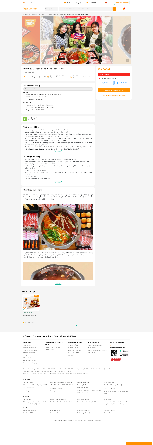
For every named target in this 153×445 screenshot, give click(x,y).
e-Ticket (26, 396)
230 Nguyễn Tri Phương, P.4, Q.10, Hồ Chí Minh (40, 107)
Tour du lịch (81, 402)
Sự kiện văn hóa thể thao (58, 399)
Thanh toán (70, 355)
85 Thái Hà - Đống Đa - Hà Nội (35, 99)
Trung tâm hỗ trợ (72, 345)
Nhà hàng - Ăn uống (29, 410)
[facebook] (111, 345)
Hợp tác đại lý (49, 350)
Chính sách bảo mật (95, 345)
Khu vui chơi (37, 402)
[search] (114, 9)
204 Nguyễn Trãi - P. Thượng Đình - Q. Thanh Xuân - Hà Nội (44, 94)
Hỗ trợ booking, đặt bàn (109, 78)
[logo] (30, 8)
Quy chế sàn (92, 347)
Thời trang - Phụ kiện (116, 385)
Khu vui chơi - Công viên (31, 385)
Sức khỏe (59, 391)
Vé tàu (106, 402)
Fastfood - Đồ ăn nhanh (31, 413)
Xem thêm (58, 151)
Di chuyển (107, 399)
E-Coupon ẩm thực (83, 390)
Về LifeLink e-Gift (29, 353)
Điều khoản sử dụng (30, 363)
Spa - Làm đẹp (55, 413)
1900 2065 (30, 3)
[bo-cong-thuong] (115, 359)
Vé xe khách (113, 402)
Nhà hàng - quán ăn (56, 382)
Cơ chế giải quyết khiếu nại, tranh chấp (97, 351)
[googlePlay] (124, 351)
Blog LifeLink (27, 358)
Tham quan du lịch (83, 399)
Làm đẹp (53, 391)
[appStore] (124, 355)
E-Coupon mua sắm (83, 392)
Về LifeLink (27, 345)
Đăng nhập (125, 2)
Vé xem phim (27, 402)
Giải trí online (30, 387)
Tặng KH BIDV (69, 384)
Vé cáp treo (121, 402)
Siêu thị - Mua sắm (110, 410)
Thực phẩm (61, 384)
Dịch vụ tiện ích (109, 382)
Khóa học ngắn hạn (110, 391)
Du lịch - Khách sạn (83, 382)
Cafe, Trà (65, 382)
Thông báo (93, 2)
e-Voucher (26, 379)
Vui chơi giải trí (28, 399)
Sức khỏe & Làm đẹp (56, 388)
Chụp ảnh (42, 385)
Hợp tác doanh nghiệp (52, 347)
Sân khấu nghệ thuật (34, 404)
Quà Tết (106, 385)
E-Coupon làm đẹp (95, 390)
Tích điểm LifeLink (73, 347)
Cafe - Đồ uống (55, 410)
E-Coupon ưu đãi (82, 387)
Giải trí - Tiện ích (109, 413)
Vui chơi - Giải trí (28, 382)
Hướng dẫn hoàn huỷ (74, 353)
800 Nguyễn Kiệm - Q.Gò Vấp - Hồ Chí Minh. (39, 105)
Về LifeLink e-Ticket (29, 347)
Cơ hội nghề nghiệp (29, 360)
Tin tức (25, 355)
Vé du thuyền (90, 402)
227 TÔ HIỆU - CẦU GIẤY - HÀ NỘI (36, 97)
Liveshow (53, 402)
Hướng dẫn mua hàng (74, 350)
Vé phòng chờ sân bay (117, 404)
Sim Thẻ (97, 402)
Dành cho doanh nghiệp (74, 3)
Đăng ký (118, 2)
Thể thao (60, 402)
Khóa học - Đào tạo (110, 389)
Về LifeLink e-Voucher (30, 350)
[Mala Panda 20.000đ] (31, 302)
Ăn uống (26, 391)
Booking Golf (81, 385)
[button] (70, 60)
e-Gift (25, 407)
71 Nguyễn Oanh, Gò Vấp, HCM (35, 110)
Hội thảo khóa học (69, 402)
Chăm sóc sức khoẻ (83, 410)
